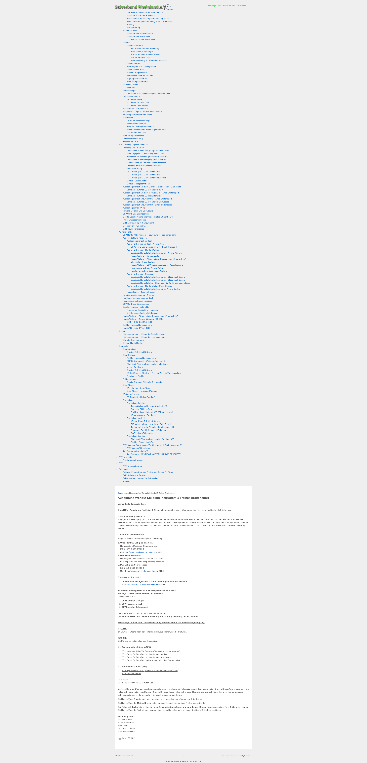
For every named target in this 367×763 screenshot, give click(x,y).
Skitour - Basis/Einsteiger (138, 181)
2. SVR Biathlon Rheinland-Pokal (145, 54)
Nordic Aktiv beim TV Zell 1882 (141, 75)
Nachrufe (131, 87)
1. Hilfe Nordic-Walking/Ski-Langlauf (143, 313)
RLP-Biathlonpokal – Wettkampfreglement (146, 361)
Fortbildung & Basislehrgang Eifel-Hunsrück (146, 160)
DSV (121, 463)
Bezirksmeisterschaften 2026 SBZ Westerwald (152, 412)
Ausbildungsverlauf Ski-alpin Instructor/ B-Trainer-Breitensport (151, 193)
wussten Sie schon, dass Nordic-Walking (149, 271)
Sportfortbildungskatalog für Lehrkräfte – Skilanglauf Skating (158, 277)
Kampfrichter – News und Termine (142, 391)
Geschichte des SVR (132, 96)
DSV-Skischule (125, 457)
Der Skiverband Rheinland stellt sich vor (145, 12)
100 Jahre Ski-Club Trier (138, 102)
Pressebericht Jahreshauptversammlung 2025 (148, 18)
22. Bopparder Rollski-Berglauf (141, 397)
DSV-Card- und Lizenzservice (136, 214)
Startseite (121, 493)
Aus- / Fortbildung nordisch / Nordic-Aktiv (145, 244)
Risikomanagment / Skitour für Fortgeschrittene (144, 337)
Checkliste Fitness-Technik (143, 262)
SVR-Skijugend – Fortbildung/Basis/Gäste (145, 154)
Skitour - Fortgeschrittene (138, 184)
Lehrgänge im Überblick (133, 148)
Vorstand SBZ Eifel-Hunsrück (140, 33)
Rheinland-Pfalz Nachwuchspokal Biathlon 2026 (148, 93)
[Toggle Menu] (167, 4)
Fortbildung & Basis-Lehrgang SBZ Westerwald (148, 151)
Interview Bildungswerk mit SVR (141, 126)
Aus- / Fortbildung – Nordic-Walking (143, 250)
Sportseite (123, 346)
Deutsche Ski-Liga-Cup (141, 409)
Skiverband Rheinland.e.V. (140, 7)
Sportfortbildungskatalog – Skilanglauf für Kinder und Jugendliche (160, 283)
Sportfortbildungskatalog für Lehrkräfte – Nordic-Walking (156, 253)
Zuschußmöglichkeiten (137, 72)
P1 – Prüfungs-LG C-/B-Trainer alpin (143, 172)
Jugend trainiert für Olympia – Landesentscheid (152, 427)
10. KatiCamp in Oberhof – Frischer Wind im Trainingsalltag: (154, 373)
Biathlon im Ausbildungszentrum (137, 325)
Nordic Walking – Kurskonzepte (145, 256)
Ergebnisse (128, 400)
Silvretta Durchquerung (133, 340)
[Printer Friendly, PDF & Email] (126, 738)
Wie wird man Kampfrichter (139, 388)
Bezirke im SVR (130, 30)
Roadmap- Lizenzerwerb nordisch (138, 298)
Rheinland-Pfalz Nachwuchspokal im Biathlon (147, 364)
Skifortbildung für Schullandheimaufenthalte (146, 163)
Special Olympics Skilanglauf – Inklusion (145, 382)
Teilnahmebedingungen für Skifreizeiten (141, 478)
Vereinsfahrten (133, 63)
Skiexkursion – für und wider (135, 108)
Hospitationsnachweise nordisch (137, 301)
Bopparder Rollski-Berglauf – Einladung (148, 430)
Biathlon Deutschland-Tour (143, 442)
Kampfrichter (128, 385)
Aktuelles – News (130, 84)
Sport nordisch (129, 349)
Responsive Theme (228, 756)
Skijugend (123, 469)
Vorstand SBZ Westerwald (138, 36)
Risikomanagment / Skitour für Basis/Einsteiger (144, 334)
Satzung (130, 24)
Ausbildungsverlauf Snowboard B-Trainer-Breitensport (147, 205)
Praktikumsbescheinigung (134, 220)
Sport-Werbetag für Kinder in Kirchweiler (149, 60)
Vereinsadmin (241, 6)
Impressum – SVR (131, 142)
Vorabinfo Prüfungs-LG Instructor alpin (144, 196)
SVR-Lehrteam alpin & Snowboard (138, 223)
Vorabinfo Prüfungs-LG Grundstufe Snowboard (148, 202)
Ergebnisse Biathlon (136, 436)
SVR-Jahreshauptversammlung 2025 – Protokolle (149, 21)
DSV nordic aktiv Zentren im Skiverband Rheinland (154, 247)
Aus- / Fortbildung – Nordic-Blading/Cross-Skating (149, 286)
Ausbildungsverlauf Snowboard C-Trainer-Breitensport (147, 199)
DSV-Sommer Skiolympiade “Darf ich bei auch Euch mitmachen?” (152, 445)
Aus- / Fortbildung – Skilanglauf (141, 274)
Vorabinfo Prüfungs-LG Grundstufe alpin (145, 190)
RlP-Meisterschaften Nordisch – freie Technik (151, 424)
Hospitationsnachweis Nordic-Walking (148, 268)
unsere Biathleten (135, 367)
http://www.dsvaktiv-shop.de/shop (140, 552)
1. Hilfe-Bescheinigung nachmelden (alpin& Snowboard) (148, 217)
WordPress (248, 756)
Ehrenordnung (133, 27)
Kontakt (126, 481)
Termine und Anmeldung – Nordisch (139, 295)
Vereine (126, 42)
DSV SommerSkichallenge (139, 120)
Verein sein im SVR (135, 69)
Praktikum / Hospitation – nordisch (142, 310)
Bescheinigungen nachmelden (136, 307)
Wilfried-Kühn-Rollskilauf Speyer (145, 421)
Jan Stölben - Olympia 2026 (135, 451)
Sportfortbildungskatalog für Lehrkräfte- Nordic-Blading (155, 289)
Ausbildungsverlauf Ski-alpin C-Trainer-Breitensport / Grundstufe (152, 187)
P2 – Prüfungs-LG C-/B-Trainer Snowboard (146, 178)
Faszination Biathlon (136, 376)
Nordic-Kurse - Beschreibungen (141, 292)
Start (168, 6)
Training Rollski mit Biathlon (139, 352)
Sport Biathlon (129, 355)
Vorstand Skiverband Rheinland (141, 15)
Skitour (122, 331)
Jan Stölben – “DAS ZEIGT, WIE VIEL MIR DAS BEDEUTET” (154, 454)
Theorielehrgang (134, 169)
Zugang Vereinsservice (137, 78)
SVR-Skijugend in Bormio (134, 475)
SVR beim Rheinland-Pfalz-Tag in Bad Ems (146, 130)
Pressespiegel (129, 90)
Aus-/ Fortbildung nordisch (135, 238)
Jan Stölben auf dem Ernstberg (145, 48)
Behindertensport (130, 379)
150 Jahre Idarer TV (136, 99)
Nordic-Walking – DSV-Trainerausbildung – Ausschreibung (157, 265)
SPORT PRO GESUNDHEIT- (140, 322)
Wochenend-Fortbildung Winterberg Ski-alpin (147, 157)
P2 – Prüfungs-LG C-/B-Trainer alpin (143, 175)
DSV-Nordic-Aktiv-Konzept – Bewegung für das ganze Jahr (149, 235)
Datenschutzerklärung (133, 139)
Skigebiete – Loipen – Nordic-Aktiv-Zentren (142, 111)
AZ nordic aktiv (125, 232)
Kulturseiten (128, 117)
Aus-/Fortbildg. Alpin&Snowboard (134, 145)
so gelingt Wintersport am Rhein (137, 114)
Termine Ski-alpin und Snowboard (138, 211)
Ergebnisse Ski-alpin (136, 403)
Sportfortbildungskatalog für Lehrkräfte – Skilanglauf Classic (158, 280)
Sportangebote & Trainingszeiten (141, 66)
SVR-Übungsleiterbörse (226, 6)
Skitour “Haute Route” (132, 343)
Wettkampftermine (131, 394)
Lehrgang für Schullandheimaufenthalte (145, 166)
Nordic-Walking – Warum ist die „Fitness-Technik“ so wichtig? (158, 259)
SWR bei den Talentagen (142, 51)
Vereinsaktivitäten (135, 45)
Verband (170, 9)
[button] (250, 6)
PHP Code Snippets (173, 761)
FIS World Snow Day (140, 57)
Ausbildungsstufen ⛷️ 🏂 (134, 208)
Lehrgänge (212, 6)
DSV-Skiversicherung (132, 466)
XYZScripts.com (195, 761)
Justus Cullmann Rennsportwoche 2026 (149, 406)
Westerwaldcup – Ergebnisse (144, 415)
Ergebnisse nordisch (136, 418)
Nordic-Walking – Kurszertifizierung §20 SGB (143, 319)
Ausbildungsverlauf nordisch (139, 241)
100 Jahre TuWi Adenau (138, 105)
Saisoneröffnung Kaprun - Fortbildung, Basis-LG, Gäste (148, 472)
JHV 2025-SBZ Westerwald (143, 39)
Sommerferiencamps (136, 123)
